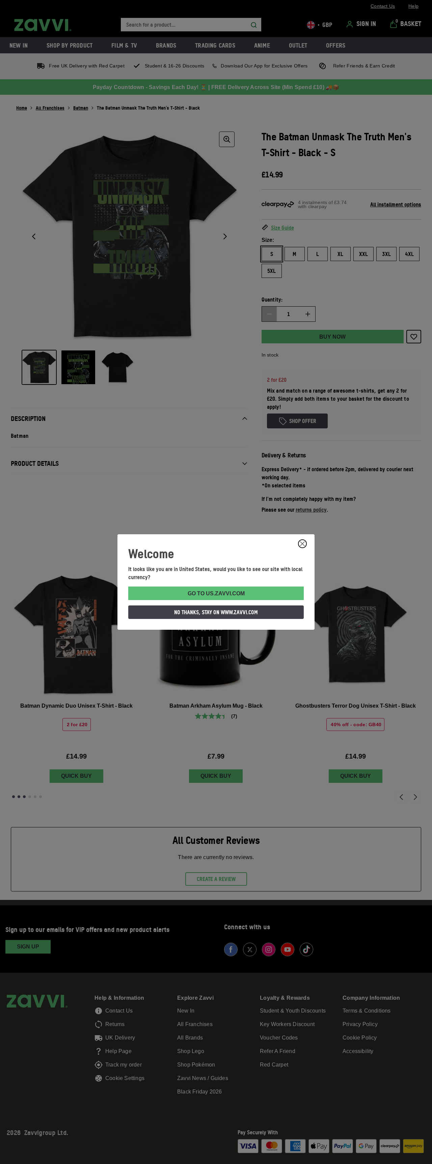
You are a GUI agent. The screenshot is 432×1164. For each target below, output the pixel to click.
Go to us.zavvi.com (216, 593)
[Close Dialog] (302, 544)
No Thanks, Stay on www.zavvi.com (216, 612)
